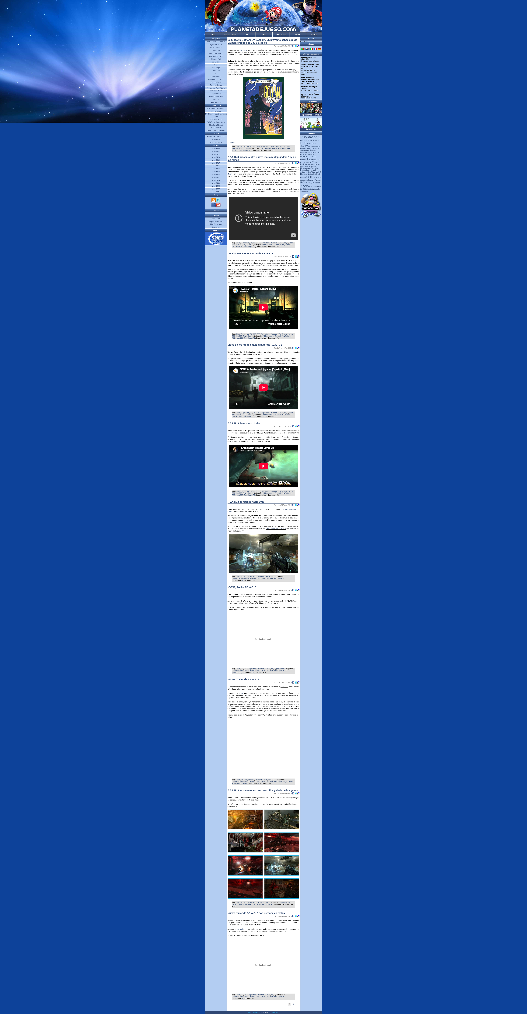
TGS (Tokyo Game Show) (216, 122)
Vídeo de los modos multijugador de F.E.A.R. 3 (255, 344)
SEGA (310, 186)
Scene (216, 65)
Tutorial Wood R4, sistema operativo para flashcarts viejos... (310, 79)
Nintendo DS (313, 174)
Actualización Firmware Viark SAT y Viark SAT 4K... (310, 66)
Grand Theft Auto (308, 154)
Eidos (305, 174)
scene (317, 162)
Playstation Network (308, 170)
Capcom (311, 180)
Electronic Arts (305, 140)
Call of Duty (308, 183)
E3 (274, 780)
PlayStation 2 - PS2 (216, 45)
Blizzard (303, 160)
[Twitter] (218, 202)
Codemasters (304, 191)
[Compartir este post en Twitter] (296, 46)
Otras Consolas (216, 48)
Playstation (245, 146)
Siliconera (243, 50)
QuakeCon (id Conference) (216, 130)
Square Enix (304, 151)
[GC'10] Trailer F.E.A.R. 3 (242, 587)
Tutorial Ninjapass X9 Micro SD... (309, 58)
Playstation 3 (265, 146)
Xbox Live (317, 186)
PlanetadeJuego (254, 1012)
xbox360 (235, 148)
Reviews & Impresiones (216, 137)
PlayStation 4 (216, 94)
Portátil (302, 189)
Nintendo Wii (216, 59)
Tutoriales (216, 71)
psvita (312, 157)
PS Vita (302, 162)
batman (279, 146)
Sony (309, 148)
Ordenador (316, 189)
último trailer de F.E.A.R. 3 (276, 529)
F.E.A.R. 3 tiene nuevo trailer (244, 423)
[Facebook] (213, 207)
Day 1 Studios (244, 148)
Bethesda (308, 189)
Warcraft (314, 164)
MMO (314, 144)
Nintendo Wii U (216, 91)
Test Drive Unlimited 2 (289, 509)
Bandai (310, 146)
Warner (274, 243)
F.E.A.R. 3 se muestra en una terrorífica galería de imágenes (263, 790)
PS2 (312, 140)
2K (310, 162)
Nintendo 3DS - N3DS (216, 79)
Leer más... (232, 143)
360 (254, 146)
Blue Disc (275, 1012)
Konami (318, 180)
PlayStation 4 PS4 (216, 97)
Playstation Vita (305, 168)
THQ (309, 164)
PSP (314, 149)
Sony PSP (216, 50)
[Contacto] (218, 207)
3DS (317, 149)
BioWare (313, 150)
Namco (309, 143)
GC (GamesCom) (216, 119)
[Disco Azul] (216, 245)
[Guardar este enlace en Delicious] (298, 46)
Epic (309, 172)
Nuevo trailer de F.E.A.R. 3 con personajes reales (256, 913)
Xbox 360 (235, 150)
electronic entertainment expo (310, 152)
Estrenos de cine (216, 85)
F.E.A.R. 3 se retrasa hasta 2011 (246, 501)
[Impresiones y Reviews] (311, 116)
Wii (313, 162)
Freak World (216, 76)
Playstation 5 (216, 102)
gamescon (280, 669)
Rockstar (303, 164)
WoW (307, 162)
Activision (303, 172)
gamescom (304, 180)
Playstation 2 (315, 168)
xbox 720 (216, 100)
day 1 (273, 146)
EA (301, 154)
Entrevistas (216, 139)
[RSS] (213, 202)
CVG (241, 693)
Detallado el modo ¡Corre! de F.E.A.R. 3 (250, 253)
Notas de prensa (216, 142)
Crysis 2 (231, 511)
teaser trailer (239, 929)
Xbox (238, 146)
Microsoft (316, 183)
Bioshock (303, 149)
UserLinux (216, 227)
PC (251, 146)
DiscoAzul (216, 219)
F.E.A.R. (280, 243)
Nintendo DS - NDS (216, 56)
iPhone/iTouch (216, 82)
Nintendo (304, 156)
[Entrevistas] (311, 130)
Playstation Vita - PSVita (216, 88)
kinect (302, 166)
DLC (318, 164)
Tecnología (244, 150)
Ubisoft (303, 178)
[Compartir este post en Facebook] (293, 46)
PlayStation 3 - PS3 (285, 148)
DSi (315, 157)
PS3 (258, 146)
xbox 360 (286, 146)
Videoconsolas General (268, 148)
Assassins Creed (310, 166)
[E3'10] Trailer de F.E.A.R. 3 (243, 679)
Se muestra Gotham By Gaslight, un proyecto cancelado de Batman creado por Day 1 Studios (262, 41)
